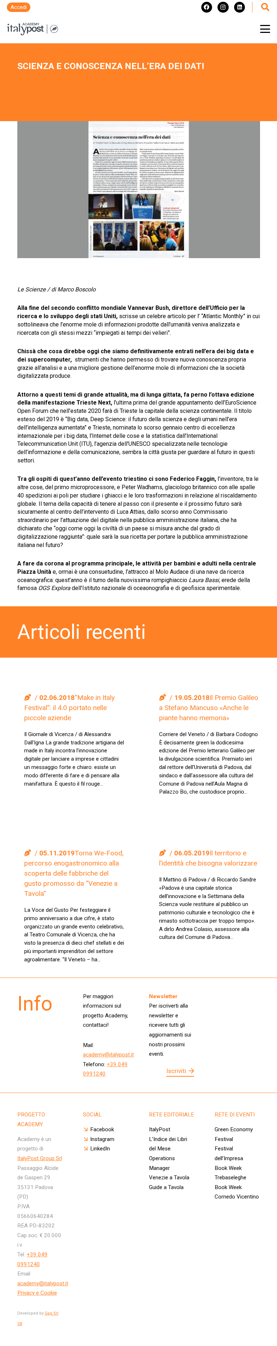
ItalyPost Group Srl (39, 1158)
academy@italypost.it (108, 1054)
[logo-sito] (32, 29)
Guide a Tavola (166, 1187)
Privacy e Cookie (37, 1293)
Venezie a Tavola (169, 1177)
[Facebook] (206, 7)
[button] (265, 29)
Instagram (102, 1139)
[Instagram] (222, 7)
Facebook (102, 1129)
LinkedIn (100, 1148)
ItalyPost (159, 1129)
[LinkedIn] (239, 7)
